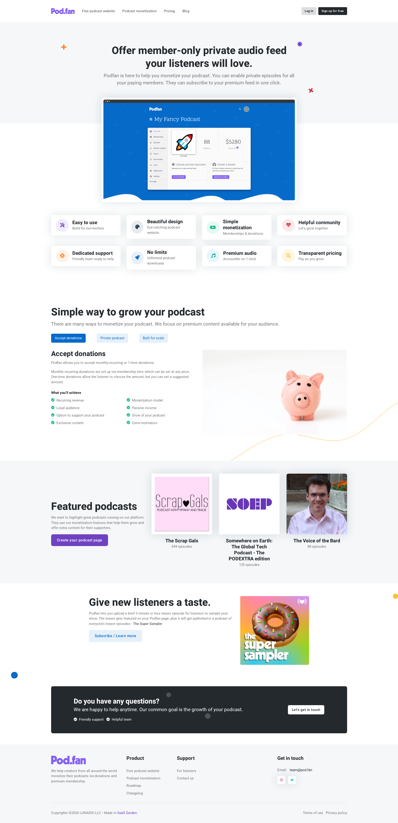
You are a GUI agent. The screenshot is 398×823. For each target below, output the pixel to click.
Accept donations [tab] (68, 338)
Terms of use (313, 813)
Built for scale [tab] (153, 338)
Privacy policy (336, 813)
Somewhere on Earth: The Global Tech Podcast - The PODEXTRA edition (249, 549)
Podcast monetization (139, 11)
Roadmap (133, 786)
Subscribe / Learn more (115, 636)
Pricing (169, 11)
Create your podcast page (79, 540)
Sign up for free (333, 11)
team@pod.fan (301, 769)
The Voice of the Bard (316, 540)
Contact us (185, 778)
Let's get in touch (306, 710)
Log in (309, 11)
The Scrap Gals (181, 540)
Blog (186, 11)
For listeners (186, 771)
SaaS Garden (127, 813)
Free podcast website (98, 11)
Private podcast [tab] (112, 338)
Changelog (134, 793)
